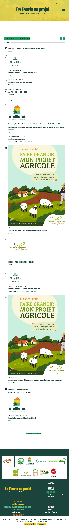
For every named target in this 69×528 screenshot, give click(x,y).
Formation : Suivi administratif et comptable (21, 262)
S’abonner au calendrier (33, 433)
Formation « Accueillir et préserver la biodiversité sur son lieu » (27, 48)
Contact (50, 509)
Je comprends (29, 524)
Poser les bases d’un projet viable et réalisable (22, 418)
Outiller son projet (18, 512)
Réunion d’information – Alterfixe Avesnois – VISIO (22, 73)
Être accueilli (18, 501)
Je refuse (41, 524)
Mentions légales (51, 512)
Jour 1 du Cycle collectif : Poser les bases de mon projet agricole (27, 230)
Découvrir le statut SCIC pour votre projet (20, 82)
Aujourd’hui (35, 428)
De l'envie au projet (32, 9)
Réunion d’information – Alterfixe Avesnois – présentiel (24, 289)
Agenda (50, 492)
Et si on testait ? (18, 515)
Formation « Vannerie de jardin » (18, 390)
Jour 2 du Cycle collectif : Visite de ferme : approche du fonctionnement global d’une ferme (35, 380)
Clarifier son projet (18, 504)
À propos (56, 3)
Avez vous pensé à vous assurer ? (18, 92)
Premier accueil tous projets (16, 139)
